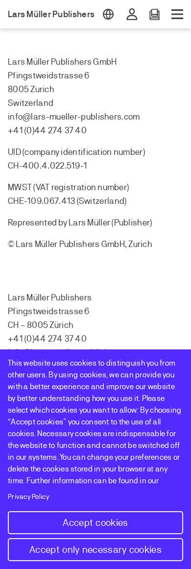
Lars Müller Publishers (51, 14)
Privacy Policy (28, 496)
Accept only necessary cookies (95, 549)
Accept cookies (95, 522)
